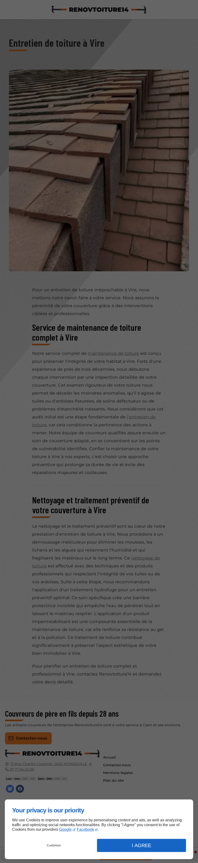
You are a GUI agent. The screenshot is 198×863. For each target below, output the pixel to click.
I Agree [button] (141, 845)
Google (65, 829)
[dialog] (99, 829)
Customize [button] (54, 845)
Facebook (85, 829)
